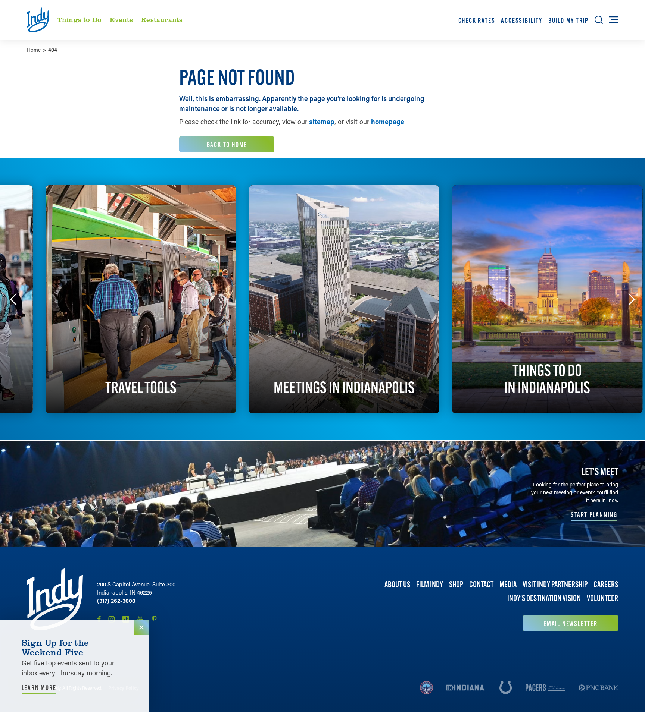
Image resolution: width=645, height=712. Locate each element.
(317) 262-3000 (116, 600)
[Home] (55, 599)
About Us (397, 584)
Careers (605, 584)
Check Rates (476, 20)
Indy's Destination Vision (544, 598)
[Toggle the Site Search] (599, 20)
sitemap (321, 121)
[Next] (632, 299)
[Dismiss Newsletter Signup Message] (141, 627)
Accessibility (521, 20)
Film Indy (429, 584)
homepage (387, 121)
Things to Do (79, 19)
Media (508, 584)
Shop (456, 584)
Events (121, 19)
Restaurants (162, 19)
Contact (481, 584)
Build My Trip (568, 20)
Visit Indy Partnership (555, 584)
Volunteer (602, 598)
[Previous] (13, 299)
